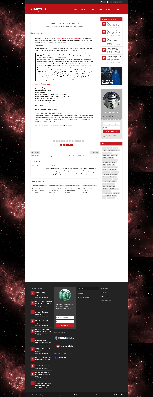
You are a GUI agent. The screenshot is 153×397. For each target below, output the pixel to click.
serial (104, 183)
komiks (104, 164)
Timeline (103, 292)
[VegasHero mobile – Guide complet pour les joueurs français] (33, 349)
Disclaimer (77, 394)
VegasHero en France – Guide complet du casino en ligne (43, 358)
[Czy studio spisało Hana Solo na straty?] (56, 185)
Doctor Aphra (106, 160)
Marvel (113, 171)
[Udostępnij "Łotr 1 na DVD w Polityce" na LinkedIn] (70, 141)
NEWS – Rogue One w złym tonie (88, 189)
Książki (108, 9)
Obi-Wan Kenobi (113, 174)
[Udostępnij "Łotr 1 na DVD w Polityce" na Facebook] (54, 141)
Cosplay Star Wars (107, 152)
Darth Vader (114, 155)
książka (109, 164)
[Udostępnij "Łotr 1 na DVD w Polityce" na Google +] (60, 141)
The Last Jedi (116, 193)
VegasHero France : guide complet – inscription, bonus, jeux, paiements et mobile (114, 59)
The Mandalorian (107, 195)
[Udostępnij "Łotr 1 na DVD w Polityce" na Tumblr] (63, 141)
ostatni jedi (105, 176)
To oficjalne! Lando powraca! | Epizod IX (38, 189)
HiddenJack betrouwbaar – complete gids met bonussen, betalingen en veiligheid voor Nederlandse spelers (43, 384)
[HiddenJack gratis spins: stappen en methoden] (33, 366)
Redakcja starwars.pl (83, 297)
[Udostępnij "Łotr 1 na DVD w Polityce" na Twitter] (57, 141)
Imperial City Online (106, 300)
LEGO (113, 164)
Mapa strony (104, 296)
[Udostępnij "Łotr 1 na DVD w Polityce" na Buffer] (73, 141)
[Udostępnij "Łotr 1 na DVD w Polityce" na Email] (79, 141)
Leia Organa (114, 167)
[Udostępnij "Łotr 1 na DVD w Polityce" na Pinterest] (66, 141)
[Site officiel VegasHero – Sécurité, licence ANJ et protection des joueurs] (104, 50)
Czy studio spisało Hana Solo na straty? (56, 189)
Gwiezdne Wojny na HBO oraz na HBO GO (72, 189)
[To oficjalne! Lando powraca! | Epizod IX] (39, 185)
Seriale (83, 9)
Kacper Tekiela (53, 26)
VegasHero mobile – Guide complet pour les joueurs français (42, 350)
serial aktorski (110, 183)
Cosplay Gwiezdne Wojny (114, 150)
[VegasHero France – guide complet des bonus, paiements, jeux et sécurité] (33, 340)
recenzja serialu (107, 181)
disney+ (104, 157)
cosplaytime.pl (106, 155)
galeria (112, 160)
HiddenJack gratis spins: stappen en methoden (42, 366)
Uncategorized (116, 27)
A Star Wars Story (107, 148)
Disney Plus (110, 157)
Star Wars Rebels (107, 191)
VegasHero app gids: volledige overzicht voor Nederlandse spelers (113, 32)
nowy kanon (106, 174)
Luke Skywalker (112, 169)
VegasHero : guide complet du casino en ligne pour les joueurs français (113, 41)
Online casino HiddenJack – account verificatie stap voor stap (43, 374)
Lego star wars (106, 167)
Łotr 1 (104, 198)
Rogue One (114, 181)
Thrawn (114, 195)
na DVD (53, 117)
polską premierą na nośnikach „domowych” (69, 38)
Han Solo (114, 162)
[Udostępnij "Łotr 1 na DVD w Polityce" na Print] (82, 141)
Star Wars (105, 188)
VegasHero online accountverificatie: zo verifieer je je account (113, 24)
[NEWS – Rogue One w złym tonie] (89, 185)
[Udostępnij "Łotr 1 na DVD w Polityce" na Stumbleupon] (76, 141)
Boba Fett (115, 148)
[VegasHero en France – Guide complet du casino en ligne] (33, 359)
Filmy (75, 9)
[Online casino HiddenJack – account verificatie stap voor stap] (33, 374)
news (117, 171)
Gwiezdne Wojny (106, 162)
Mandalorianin (106, 171)
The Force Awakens (107, 193)
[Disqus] (65, 219)
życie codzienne (111, 198)
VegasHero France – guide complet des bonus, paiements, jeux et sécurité (43, 340)
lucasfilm (105, 169)
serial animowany (107, 186)
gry (116, 160)
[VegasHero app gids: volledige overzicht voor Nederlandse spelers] (104, 32)
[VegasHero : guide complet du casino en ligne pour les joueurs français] (104, 40)
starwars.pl (47, 394)
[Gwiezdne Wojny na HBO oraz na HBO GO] (72, 185)
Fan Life (117, 9)
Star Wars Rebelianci (114, 188)
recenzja (115, 179)
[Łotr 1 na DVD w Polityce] (65, 33)
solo (114, 186)
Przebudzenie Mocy (107, 179)
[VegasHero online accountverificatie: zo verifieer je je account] (104, 24)
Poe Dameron (113, 176)
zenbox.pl (94, 394)
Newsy (71, 26)
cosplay (105, 150)
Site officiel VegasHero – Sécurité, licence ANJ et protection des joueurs (113, 50)
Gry (100, 9)
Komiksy (92, 9)
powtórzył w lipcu (69, 117)
